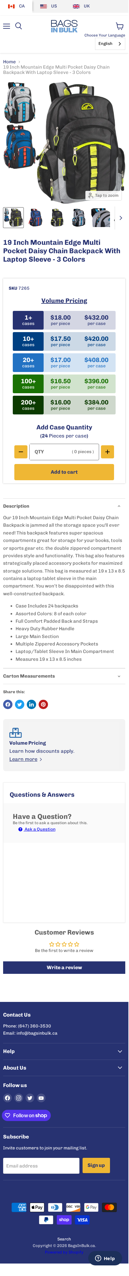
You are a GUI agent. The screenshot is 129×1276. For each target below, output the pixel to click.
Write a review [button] (64, 967)
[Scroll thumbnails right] (120, 218)
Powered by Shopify (64, 1252)
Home (9, 62)
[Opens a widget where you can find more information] (105, 1259)
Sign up (96, 1165)
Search (64, 1239)
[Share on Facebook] (7, 704)
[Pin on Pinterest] (43, 704)
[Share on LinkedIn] (31, 704)
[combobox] (110, 44)
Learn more (23, 759)
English (105, 43)
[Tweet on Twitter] (19, 704)
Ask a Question (39, 829)
